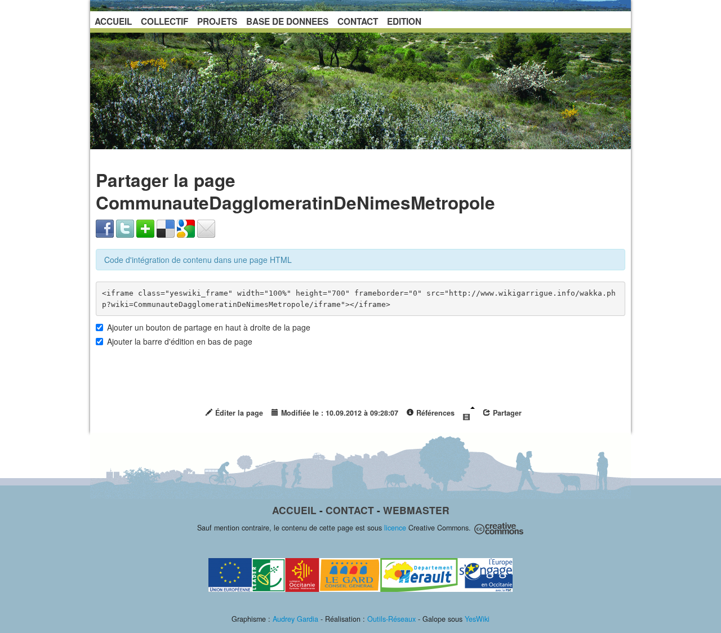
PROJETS (217, 21)
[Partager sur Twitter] (125, 227)
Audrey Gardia (295, 619)
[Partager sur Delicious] (166, 227)
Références (434, 413)
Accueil (294, 510)
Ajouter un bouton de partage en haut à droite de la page (208, 327)
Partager (506, 413)
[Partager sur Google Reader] (186, 227)
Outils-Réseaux (391, 619)
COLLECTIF (164, 21)
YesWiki (477, 619)
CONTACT (357, 21)
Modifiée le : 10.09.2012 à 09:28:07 (338, 413)
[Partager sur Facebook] (105, 227)
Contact (350, 510)
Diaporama (469, 413)
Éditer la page (238, 413)
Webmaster (416, 510)
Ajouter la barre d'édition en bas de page (179, 341)
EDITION (404, 21)
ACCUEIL (113, 21)
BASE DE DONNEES (287, 21)
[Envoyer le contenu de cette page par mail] (206, 227)
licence (395, 528)
